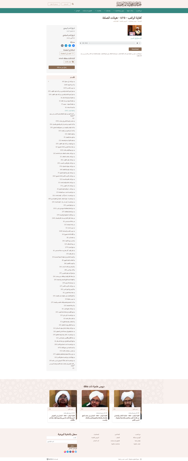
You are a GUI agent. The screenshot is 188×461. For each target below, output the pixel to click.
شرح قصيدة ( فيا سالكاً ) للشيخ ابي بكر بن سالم (63, 360)
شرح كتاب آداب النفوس (68, 186)
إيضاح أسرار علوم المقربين (68, 273)
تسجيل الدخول (54, 4)
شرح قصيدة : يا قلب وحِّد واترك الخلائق (65, 335)
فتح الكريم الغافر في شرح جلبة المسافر (65, 341)
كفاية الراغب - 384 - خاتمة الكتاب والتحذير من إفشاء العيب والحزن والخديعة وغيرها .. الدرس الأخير (126, 418)
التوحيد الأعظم (70, 263)
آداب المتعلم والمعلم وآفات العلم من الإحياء (64, 302)
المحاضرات (96, 434)
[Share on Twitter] (69, 45)
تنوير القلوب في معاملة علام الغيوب (66, 312)
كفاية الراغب (115, 21)
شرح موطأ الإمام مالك (69, 150)
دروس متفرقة (70, 299)
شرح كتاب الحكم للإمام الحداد (67, 182)
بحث (73, 4)
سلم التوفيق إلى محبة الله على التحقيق (65, 331)
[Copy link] (62, 45)
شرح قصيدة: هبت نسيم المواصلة (66, 192)
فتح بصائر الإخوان (70, 137)
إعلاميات (98, 11)
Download (135, 49)
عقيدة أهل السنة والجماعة (68, 140)
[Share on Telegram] (66, 45)
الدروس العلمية (123, 21)
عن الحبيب (139, 11)
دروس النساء (71, 228)
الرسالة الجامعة (70, 305)
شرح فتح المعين (70, 205)
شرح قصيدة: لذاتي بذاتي (68, 315)
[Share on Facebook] (73, 45)
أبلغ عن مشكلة (136, 437)
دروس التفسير (70, 88)
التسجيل (66, 4)
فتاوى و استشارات (87, 11)
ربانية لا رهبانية (70, 224)
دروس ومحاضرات (119, 11)
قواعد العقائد (71, 134)
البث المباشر (96, 441)
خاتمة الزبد (71, 237)
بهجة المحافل (70, 244)
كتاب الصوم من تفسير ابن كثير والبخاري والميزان (63, 124)
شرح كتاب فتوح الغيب (69, 309)
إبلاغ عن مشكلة (61, 67)
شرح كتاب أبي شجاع (69, 81)
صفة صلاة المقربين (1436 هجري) (66, 147)
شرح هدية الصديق (69, 283)
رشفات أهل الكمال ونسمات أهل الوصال (65, 218)
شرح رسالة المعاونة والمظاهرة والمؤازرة (65, 354)
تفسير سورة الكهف (69, 241)
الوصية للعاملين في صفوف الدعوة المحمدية (64, 257)
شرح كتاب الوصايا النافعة (68, 169)
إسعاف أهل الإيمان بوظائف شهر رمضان (65, 276)
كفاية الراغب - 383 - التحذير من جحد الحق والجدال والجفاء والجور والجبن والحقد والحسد (94, 418)
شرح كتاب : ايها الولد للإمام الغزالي (66, 189)
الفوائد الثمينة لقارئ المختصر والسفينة (65, 280)
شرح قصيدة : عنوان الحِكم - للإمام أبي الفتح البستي (62, 199)
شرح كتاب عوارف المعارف (68, 166)
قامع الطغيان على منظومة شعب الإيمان (65, 296)
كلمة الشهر (117, 434)
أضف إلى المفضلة (66, 53)
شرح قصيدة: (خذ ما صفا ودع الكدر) (65, 344)
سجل (72, 446)
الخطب (118, 437)
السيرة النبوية (71, 85)
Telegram (68, 452)
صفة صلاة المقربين (69, 292)
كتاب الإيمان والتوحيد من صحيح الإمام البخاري (63, 127)
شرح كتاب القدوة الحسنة (68, 179)
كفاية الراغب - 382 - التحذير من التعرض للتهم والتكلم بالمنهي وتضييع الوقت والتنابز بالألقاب (62, 418)
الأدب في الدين (70, 270)
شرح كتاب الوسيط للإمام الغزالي (67, 173)
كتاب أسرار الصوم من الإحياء (67, 131)
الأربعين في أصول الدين (69, 289)
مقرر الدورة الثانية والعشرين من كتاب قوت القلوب (63, 94)
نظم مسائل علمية (70, 318)
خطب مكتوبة (137, 444)
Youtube (73, 452)
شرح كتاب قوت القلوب (69, 160)
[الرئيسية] (129, 4)
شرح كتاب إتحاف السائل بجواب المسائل (65, 328)
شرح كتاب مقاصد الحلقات (68, 157)
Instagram (65, 452)
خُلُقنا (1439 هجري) (69, 234)
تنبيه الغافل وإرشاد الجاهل (68, 325)
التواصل (78, 11)
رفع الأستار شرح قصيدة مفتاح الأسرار (65, 357)
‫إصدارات (108, 11)
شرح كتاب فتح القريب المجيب (67, 163)
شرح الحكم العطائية (69, 212)
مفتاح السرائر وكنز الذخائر (68, 98)
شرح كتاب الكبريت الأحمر (68, 286)
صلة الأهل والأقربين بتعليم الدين (66, 338)
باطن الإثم (71, 254)
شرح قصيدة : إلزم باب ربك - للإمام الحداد (64, 202)
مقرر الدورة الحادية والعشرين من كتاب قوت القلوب (62, 91)
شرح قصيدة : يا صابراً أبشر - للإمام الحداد (64, 195)
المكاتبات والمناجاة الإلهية (68, 322)
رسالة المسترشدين (69, 221)
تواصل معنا (137, 441)
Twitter (76, 452)
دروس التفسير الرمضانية (68, 231)
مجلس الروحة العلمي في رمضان (66, 121)
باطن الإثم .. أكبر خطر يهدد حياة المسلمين (64, 250)
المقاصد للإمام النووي (69, 260)
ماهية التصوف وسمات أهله (67, 101)
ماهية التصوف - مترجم (68, 104)
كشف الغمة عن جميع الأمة (68, 348)
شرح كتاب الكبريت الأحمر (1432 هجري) (65, 176)
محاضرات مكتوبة (115, 444)
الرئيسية (140, 21)
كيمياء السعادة (70, 107)
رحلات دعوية (130, 11)
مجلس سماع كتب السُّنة (68, 351)
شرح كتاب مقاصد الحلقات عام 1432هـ (65, 153)
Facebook (70, 452)
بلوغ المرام (71, 247)
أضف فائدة (68, 62)
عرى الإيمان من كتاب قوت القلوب (66, 144)
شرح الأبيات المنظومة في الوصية (67, 215)
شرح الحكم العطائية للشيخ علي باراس (65, 208)
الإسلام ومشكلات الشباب (68, 267)
